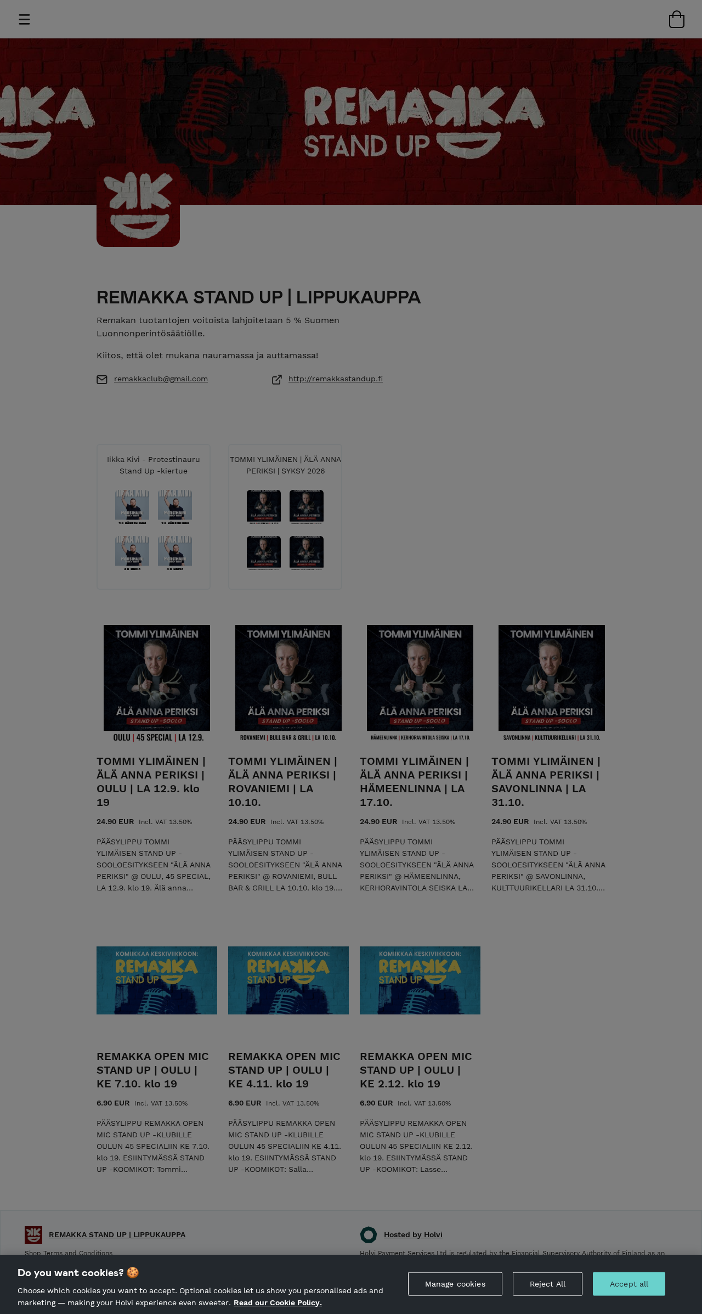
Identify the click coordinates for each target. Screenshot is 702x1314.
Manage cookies (455, 1283)
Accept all (629, 1283)
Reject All (547, 1283)
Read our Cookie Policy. (278, 1302)
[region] (351, 1284)
